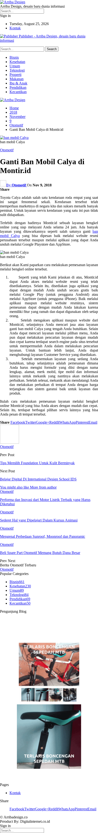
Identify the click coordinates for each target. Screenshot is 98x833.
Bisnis (14, 57)
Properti (15, 75)
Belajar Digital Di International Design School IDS (38, 479)
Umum (15, 66)
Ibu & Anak (18, 83)
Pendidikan (18, 87)
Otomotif (7, 150)
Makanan (17, 79)
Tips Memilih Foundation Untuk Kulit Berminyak (37, 463)
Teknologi (17, 70)
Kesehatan (17, 62)
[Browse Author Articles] (9, 442)
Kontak (15, 28)
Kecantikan (18, 92)
